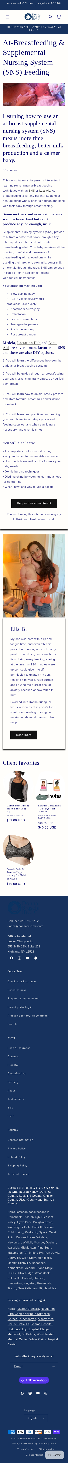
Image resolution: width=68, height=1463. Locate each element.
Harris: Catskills (18, 1324)
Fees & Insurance (19, 1047)
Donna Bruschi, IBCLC (32, 1439)
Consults (13, 1056)
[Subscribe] (54, 1366)
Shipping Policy (17, 1165)
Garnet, (13, 1318)
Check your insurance (22, 981)
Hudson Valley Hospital (23, 1329)
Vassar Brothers (28, 1308)
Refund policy (30, 1443)
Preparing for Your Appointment (28, 1015)
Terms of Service (18, 1173)
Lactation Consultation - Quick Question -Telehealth (49, 808)
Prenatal (13, 1064)
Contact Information (20, 1139)
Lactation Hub (29, 343)
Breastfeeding (17, 1073)
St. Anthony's (27, 1318)
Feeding (13, 1082)
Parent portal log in (20, 1007)
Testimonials (16, 1099)
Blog (10, 1107)
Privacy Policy (17, 1148)
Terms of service (26, 1449)
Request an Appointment (23, 998)
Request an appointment (34, 503)
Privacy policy (48, 1443)
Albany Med (46, 1318)
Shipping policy (46, 1449)
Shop (11, 1116)
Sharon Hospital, (42, 1324)
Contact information (36, 1455)
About (11, 1090)
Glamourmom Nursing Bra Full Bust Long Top (18, 808)
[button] (7, 17)
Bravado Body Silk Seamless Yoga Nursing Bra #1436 (16, 872)
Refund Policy (17, 1157)
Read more (24, 734)
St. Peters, (29, 1334)
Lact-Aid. (45, 190)
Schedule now (17, 989)
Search (12, 1024)
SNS (32, 190)
